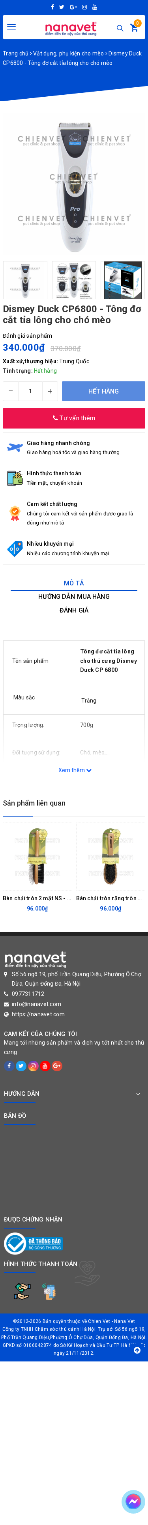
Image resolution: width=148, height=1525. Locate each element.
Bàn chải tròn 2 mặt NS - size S (43, 898)
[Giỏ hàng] (134, 29)
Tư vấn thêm (76, 418)
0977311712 (28, 994)
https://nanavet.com (38, 1014)
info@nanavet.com (36, 1004)
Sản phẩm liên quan (34, 803)
